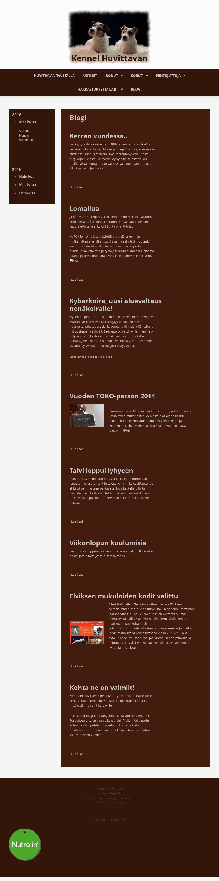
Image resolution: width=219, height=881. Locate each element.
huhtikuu (26, 176)
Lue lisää (77, 187)
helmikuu (27, 193)
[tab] (32, 122)
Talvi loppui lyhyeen (101, 470)
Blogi (136, 89)
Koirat (134, 75)
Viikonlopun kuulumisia (108, 542)
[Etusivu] (109, 37)
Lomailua (84, 208)
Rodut (109, 75)
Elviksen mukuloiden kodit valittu (124, 596)
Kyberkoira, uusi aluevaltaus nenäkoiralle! (116, 304)
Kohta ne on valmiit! (102, 687)
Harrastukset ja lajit (95, 88)
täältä (130, 346)
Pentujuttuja (166, 75)
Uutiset (90, 75)
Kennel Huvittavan (109, 58)
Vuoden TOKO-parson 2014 (112, 395)
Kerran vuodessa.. (98, 136)
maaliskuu (27, 122)
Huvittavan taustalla (54, 75)
